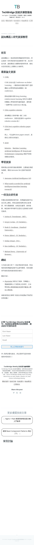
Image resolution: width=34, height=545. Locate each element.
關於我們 (9, 21)
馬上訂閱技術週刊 (17, 347)
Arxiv (7, 143)
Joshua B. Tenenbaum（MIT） (16, 217)
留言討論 (8, 441)
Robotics (8, 148)
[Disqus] (17, 465)
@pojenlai (8, 281)
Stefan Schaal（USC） (13, 241)
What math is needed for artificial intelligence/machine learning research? (17, 186)
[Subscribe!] (17, 535)
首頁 (3, 21)
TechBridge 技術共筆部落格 (18, 539)
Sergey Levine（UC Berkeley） (16, 222)
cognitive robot (11, 33)
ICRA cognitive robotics (13, 110)
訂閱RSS (17, 384)
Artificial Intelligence (12, 151)
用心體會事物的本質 (15, 287)
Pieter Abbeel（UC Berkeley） (16, 235)
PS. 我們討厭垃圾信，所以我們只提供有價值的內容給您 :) (16, 355)
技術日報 (13, 381)
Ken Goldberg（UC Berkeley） (16, 246)
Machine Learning (19, 148)
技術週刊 (17, 21)
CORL (7, 77)
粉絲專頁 (25, 21)
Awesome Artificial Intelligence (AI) (18, 178)
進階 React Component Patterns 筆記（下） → (17, 432)
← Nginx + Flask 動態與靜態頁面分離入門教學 (17, 420)
